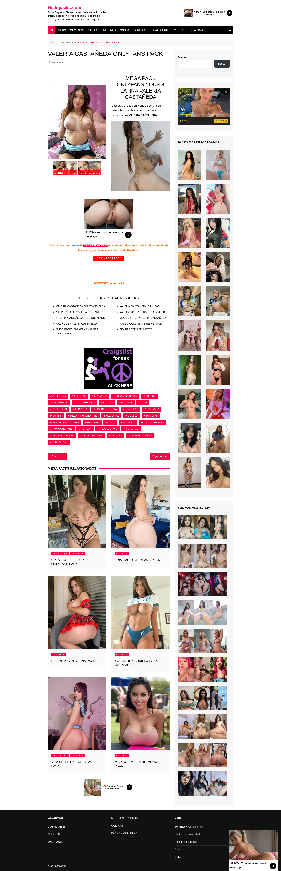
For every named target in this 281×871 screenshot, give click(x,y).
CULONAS (126, 402)
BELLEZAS (80, 396)
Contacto (180, 849)
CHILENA (150, 396)
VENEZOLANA (59, 442)
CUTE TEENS (59, 409)
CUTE (144, 402)
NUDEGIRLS (55, 834)
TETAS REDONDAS (92, 435)
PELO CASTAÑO (108, 429)
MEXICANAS (112, 416)
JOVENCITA (153, 409)
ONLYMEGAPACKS (154, 422)
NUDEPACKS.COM (95, 245)
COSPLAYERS (60, 553)
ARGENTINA (59, 396)
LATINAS (57, 416)
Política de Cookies (186, 841)
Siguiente (158, 456)
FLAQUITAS (131, 409)
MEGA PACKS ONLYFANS (83, 416)
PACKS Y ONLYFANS (70, 30)
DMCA (178, 857)
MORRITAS (93, 422)
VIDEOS (179, 30)
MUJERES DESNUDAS (117, 30)
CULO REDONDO (85, 402)
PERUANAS (132, 429)
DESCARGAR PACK (108, 258)
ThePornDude (196, 30)
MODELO (133, 416)
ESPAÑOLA (81, 409)
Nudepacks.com (64, 7)
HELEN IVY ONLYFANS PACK (73, 661)
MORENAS (152, 416)
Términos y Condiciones (189, 826)
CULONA (108, 402)
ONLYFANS (142, 30)
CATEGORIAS (161, 30)
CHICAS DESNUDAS (126, 396)
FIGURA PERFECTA (106, 409)
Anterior (59, 456)
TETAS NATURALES (63, 435)
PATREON (86, 429)
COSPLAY (93, 30)
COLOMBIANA (59, 402)
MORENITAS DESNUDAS (65, 422)
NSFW (111, 422)
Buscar (182, 57)
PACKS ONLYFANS (62, 429)
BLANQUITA (100, 396)
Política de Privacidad (187, 834)
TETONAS (116, 435)
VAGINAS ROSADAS (141, 435)
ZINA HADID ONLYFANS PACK (137, 560)
